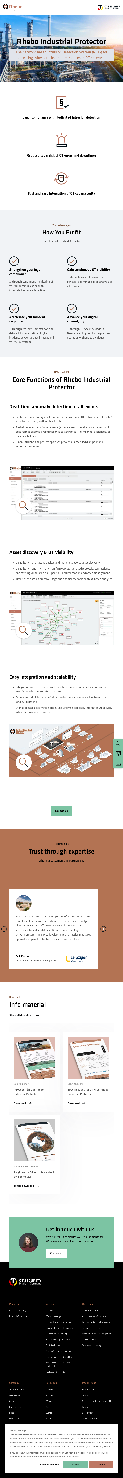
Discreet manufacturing (56, 1333)
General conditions (90, 1418)
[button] (90, 7)
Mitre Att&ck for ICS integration (96, 1333)
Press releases (15, 1407)
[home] (12, 7)
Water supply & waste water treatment (58, 1364)
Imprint (85, 1407)
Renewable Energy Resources (59, 1328)
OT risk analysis (89, 1339)
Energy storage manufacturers (59, 1322)
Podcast (49, 1395)
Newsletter (14, 1418)
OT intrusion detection (92, 1310)
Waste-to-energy (53, 1316)
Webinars (50, 1401)
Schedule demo (89, 1389)
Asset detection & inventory (94, 1316)
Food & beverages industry (58, 1339)
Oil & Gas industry (54, 1345)
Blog (48, 1407)
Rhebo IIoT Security (18, 1316)
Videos (49, 1418)
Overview (50, 1310)
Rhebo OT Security (17, 1310)
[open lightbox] (61, 493)
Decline (101, 1464)
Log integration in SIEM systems (96, 1322)
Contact (85, 1395)
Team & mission (16, 1389)
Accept (75, 1464)
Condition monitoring (91, 1345)
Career (12, 1401)
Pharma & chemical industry (58, 1351)
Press (11, 1412)
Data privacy (87, 1412)
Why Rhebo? (15, 1395)
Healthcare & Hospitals (56, 1372)
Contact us (61, 811)
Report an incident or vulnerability (97, 1401)
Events (49, 1412)
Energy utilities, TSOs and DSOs (60, 1357)
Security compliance (91, 1328)
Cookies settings (49, 1464)
